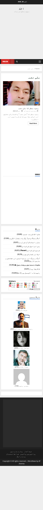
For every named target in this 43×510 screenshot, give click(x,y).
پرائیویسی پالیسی (28, 454)
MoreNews (32, 461)
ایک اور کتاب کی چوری (31, 254)
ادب (37, 103)
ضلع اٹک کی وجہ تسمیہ (31, 234)
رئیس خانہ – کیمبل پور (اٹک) (28, 273)
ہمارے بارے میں (16, 451)
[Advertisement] (21, 36)
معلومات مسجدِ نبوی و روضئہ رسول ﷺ (27, 265)
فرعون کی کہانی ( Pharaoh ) (30, 250)
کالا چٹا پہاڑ (34, 269)
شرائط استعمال (12, 454)
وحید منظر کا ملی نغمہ (21, 93)
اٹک (21, 8)
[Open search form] (17, 61)
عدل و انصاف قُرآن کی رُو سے (29, 242)
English (5, 61)
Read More (32, 123)
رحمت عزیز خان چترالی (30, 111)
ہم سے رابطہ (21, 456)
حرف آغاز (28, 451)
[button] (40, 62)
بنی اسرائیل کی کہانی (31, 246)
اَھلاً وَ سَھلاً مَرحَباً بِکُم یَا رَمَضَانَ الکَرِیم (24, 238)
